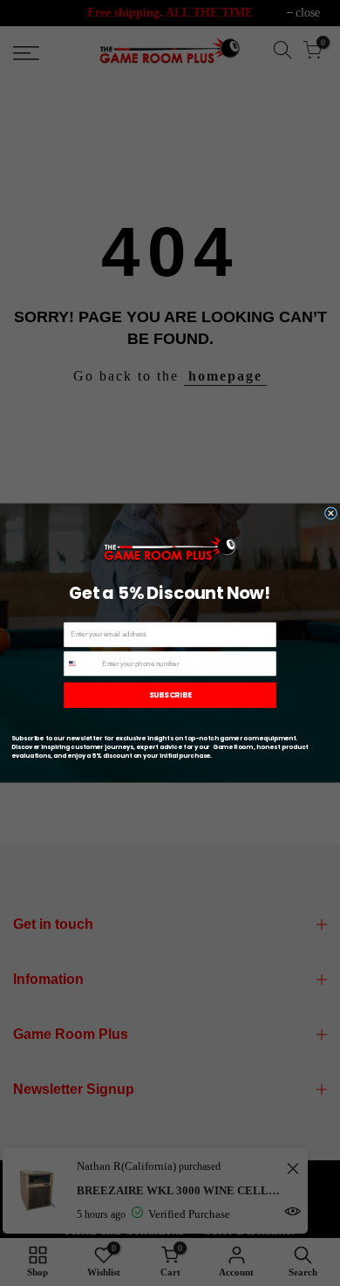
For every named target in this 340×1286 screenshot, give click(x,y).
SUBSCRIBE (170, 695)
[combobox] (82, 663)
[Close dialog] (330, 513)
